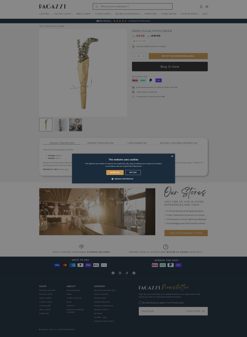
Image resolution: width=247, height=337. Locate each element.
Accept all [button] (115, 172)
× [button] (172, 156)
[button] (123, 179)
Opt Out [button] (133, 172)
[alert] (123, 168)
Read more (138, 166)
